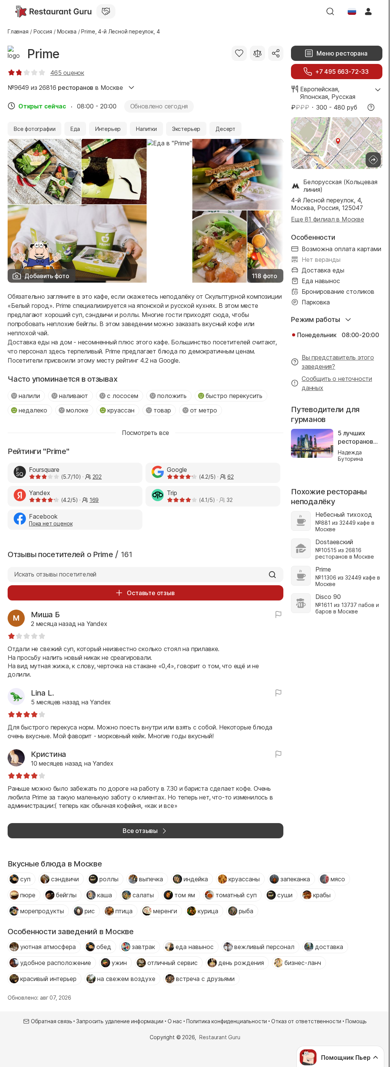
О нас (175, 1021)
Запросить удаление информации (119, 1021)
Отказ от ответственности (306, 1021)
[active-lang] (352, 11)
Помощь (356, 1021)
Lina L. (42, 693)
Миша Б (45, 614)
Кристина (48, 754)
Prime (43, 53)
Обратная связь (51, 1021)
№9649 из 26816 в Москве (65, 87)
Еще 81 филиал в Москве (327, 219)
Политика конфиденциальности (226, 1021)
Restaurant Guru (219, 1037)
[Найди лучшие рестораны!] (53, 11)
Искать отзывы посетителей (55, 574)
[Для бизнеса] (106, 11)
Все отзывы (140, 830)
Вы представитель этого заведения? (338, 362)
